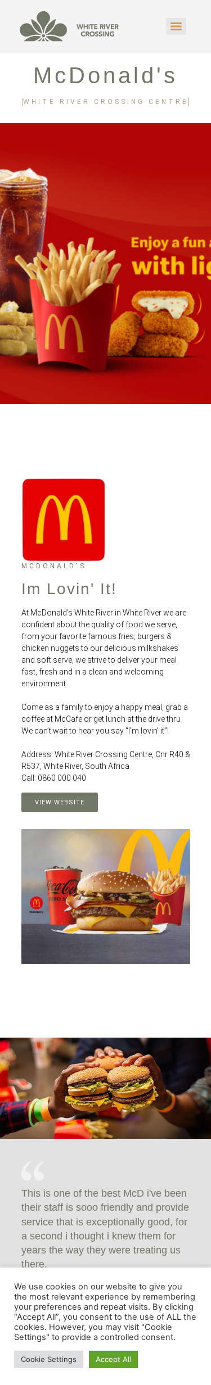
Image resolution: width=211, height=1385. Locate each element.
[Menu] (176, 26)
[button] (105, 695)
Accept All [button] (113, 1359)
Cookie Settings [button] (49, 1359)
